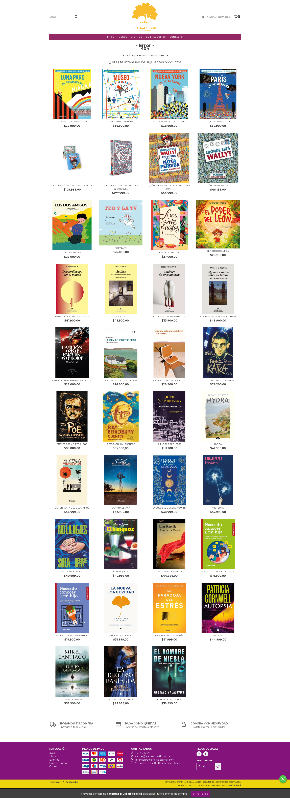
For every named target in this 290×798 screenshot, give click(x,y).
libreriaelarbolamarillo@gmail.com (154, 759)
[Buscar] (76, 17)
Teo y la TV (121, 248)
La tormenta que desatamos (72, 508)
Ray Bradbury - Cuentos (121, 444)
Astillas (120, 316)
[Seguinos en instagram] (199, 753)
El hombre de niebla (169, 699)
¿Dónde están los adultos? (169, 380)
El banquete (120, 571)
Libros (122, 37)
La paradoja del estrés (169, 635)
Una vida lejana (120, 508)
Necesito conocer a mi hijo (72, 635)
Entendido (201, 794)
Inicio (111, 37)
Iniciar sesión (224, 17)
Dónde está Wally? (218, 185)
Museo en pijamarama (121, 121)
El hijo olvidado (72, 699)
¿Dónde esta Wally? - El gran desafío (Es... (120, 187)
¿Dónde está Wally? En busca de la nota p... (169, 187)
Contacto (176, 37)
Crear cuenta (208, 17)
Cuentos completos (169, 444)
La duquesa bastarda (121, 699)
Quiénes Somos (156, 37)
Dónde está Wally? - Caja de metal (72, 185)
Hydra (218, 444)
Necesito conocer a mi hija (218, 571)
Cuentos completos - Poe (72, 444)
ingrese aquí (234, 785)
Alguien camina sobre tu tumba (218, 316)
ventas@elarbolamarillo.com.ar (153, 756)
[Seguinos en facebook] (205, 753)
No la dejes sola (72, 571)
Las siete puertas (169, 252)
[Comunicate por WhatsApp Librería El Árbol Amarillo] (283, 779)
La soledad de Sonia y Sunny (169, 508)
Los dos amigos (72, 252)
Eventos (136, 37)
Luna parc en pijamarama (72, 121)
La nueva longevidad (120, 635)
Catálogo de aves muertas (169, 316)
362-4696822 (142, 753)
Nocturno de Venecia (169, 571)
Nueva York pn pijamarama (169, 121)
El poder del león (218, 251)
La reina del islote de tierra (120, 380)
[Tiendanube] (64, 783)
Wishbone (218, 508)
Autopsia (218, 635)
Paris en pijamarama (218, 121)
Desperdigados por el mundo (72, 316)
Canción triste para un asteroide (72, 380)
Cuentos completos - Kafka (218, 380)
